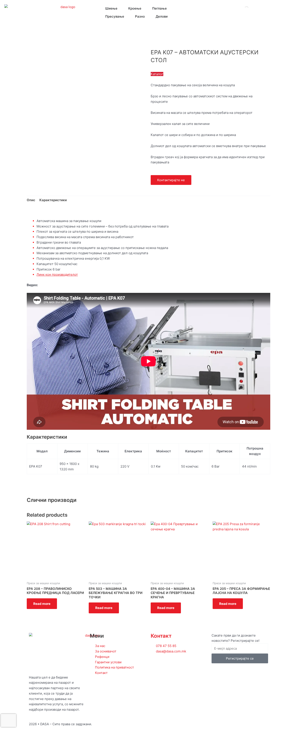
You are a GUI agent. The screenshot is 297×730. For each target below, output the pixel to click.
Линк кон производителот (57, 274)
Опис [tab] (31, 200)
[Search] (242, 8)
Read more (41, 604)
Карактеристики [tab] (53, 200)
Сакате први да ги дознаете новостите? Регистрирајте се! (235, 638)
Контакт (161, 636)
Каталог (157, 74)
